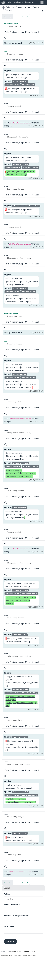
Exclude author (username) (16, 915)
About (26, 951)
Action (7, 894)
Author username (12, 904)
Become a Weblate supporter (24, 956)
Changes (8, 10)
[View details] (5, 38)
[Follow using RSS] (42, 10)
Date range (9, 926)
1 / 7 (16, 16)
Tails (8, 7)
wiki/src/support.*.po (21, 7)
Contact (33, 951)
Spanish (36, 7)
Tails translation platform (20, 2)
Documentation (6, 956)
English (7, 70)
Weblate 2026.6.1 (16, 951)
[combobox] (22, 898)
